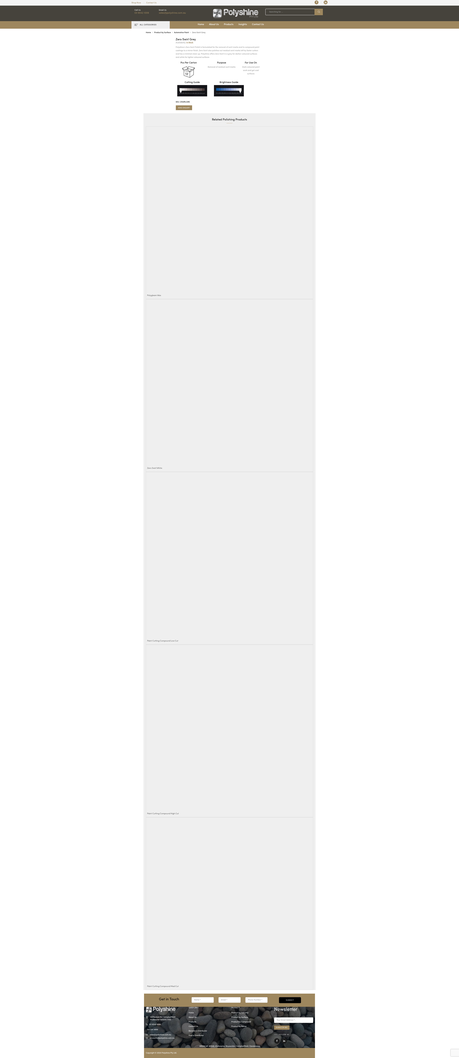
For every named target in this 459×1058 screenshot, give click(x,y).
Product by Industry (239, 1013)
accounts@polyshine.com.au (162, 1038)
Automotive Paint (181, 33)
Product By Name (238, 1026)
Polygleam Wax (154, 295)
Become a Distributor (198, 1031)
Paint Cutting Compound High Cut (163, 814)
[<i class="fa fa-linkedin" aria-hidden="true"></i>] (326, 2)
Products (228, 24)
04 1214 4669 (152, 1030)
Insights (242, 24)
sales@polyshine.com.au (172, 13)
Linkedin (284, 1042)
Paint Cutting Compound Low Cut (162, 641)
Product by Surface (162, 33)
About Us (214, 24)
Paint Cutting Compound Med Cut (163, 986)
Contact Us (151, 3)
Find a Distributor (196, 1035)
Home (201, 24)
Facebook (277, 1042)
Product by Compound (241, 1022)
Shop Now (136, 3)
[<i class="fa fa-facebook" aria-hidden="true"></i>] (316, 2)
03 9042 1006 (141, 13)
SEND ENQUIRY (184, 108)
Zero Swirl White (154, 468)
